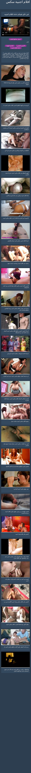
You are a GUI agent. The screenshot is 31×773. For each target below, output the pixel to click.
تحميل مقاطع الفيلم (15, 39)
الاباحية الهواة (9, 45)
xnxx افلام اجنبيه (15, 48)
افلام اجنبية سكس (18, 2)
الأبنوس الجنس (21, 45)
